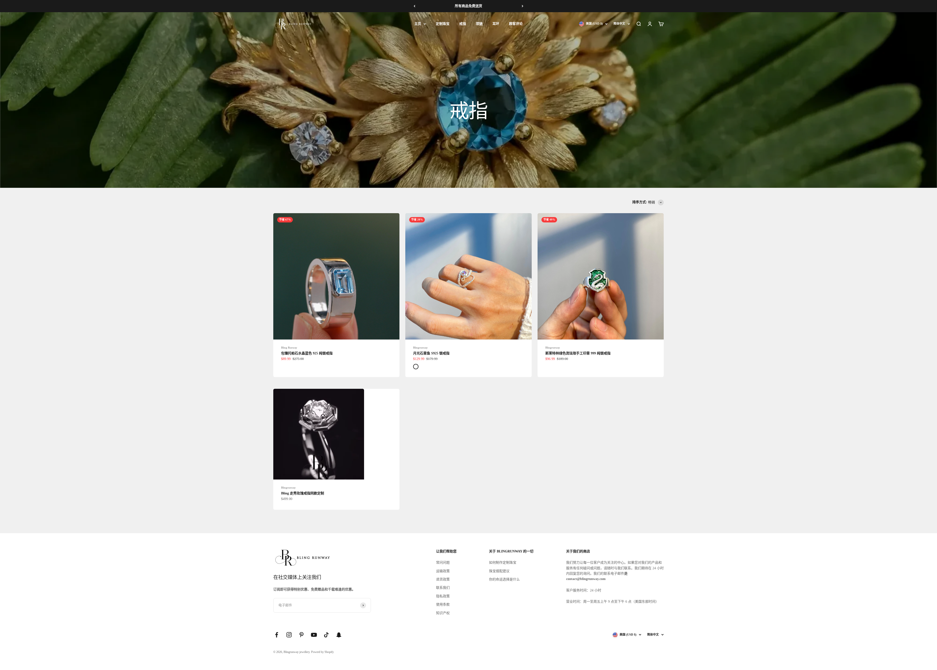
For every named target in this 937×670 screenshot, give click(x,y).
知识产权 (443, 613)
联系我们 (443, 588)
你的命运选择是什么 (504, 579)
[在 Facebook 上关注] (276, 634)
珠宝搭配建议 (499, 571)
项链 (479, 24)
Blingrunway (420, 347)
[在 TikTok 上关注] (326, 634)
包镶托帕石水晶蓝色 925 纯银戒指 (307, 353)
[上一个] (414, 6)
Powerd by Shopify (322, 652)
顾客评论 (516, 24)
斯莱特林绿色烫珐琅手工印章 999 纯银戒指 (578, 353)
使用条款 (443, 604)
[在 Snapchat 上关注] (339, 634)
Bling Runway (289, 347)
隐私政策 (443, 596)
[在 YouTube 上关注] (314, 634)
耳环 (495, 24)
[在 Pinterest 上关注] (301, 634)
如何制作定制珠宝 (502, 562)
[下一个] (522, 6)
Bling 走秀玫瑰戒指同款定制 (302, 493)
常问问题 (443, 562)
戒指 (462, 24)
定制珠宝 (442, 24)
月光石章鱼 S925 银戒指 (431, 353)
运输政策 (443, 571)
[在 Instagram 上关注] (289, 634)
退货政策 (443, 579)
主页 (417, 24)
